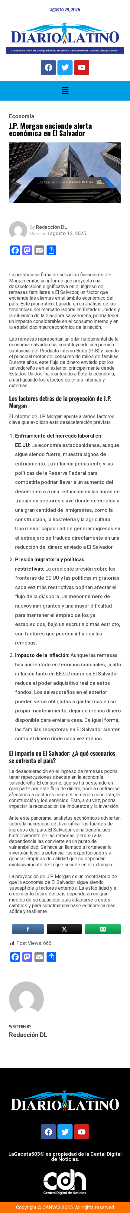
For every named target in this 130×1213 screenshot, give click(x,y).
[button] (65, 91)
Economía (21, 116)
